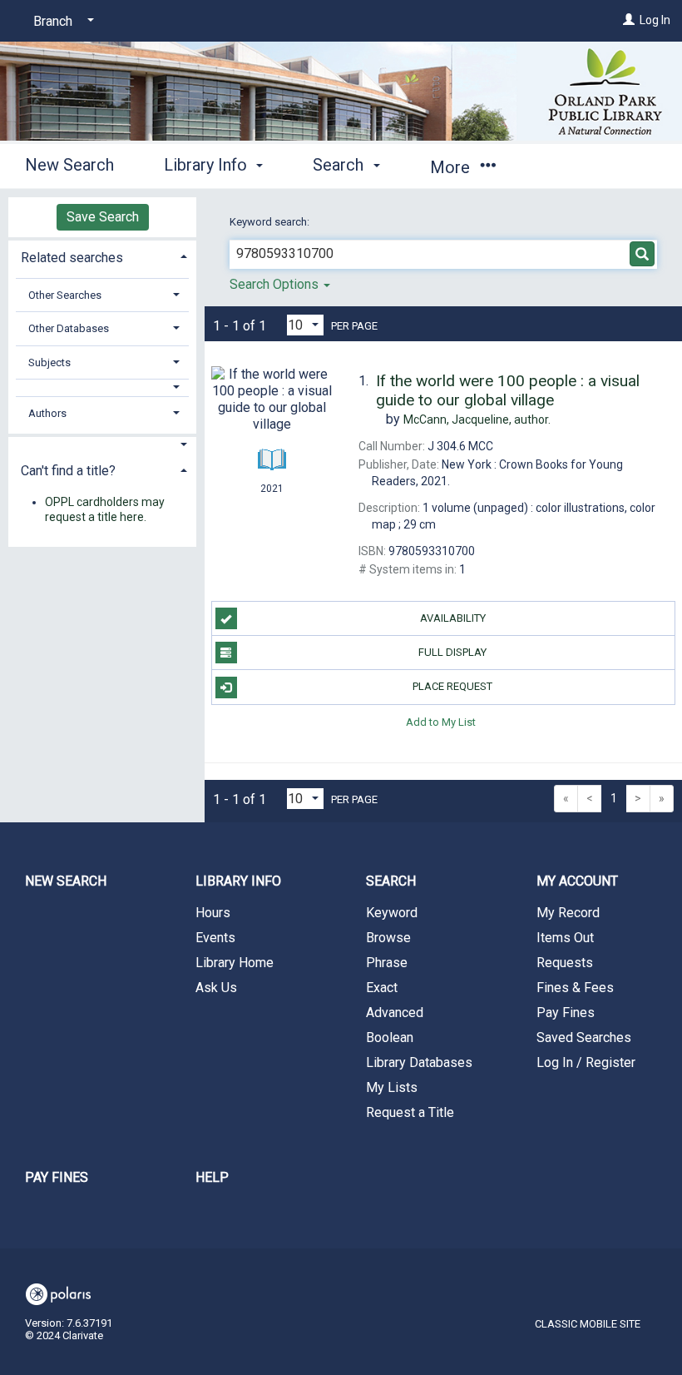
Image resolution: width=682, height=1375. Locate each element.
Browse (388, 938)
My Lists (392, 1087)
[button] (103, 387)
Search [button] (340, 165)
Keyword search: (271, 222)
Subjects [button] (49, 362)
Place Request (452, 686)
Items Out (565, 938)
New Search (69, 165)
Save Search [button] (103, 217)
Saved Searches (583, 1037)
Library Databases (419, 1062)
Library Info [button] (207, 165)
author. (477, 419)
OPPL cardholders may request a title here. (105, 509)
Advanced (394, 1012)
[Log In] (629, 20)
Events (215, 938)
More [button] (452, 167)
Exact (382, 987)
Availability (453, 618)
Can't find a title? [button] (68, 471)
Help (212, 1177)
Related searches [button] (72, 258)
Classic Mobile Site (587, 1324)
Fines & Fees (575, 987)
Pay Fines (565, 1012)
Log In (655, 20)
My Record (568, 913)
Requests (564, 962)
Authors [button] (47, 413)
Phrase (387, 962)
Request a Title (410, 1112)
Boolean (389, 1037)
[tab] (102, 256)
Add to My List (441, 722)
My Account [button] (577, 881)
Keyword (392, 913)
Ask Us (216, 987)
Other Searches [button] (64, 295)
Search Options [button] (276, 284)
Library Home (234, 962)
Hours (212, 913)
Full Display (452, 652)
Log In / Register (585, 1062)
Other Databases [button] (68, 328)
